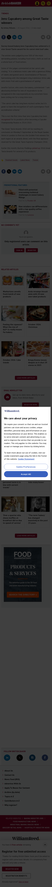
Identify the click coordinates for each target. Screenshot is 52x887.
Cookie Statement (26, 459)
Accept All (26, 474)
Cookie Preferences (26, 467)
